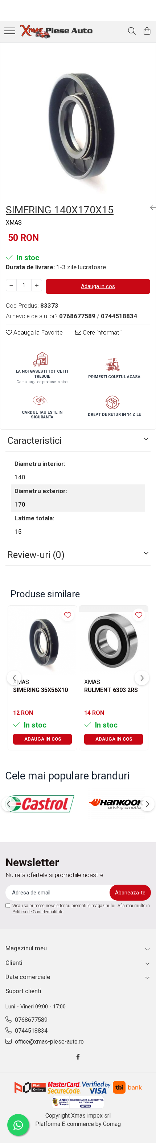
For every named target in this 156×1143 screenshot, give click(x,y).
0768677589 (30, 1019)
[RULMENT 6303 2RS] (113, 640)
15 (18, 531)
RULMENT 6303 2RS (111, 690)
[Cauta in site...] (132, 31)
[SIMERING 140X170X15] (78, 120)
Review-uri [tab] (36, 554)
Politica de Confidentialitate (37, 911)
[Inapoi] (150, 207)
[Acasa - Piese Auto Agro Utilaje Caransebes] (56, 31)
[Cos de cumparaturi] (147, 31)
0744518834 (30, 1030)
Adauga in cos (98, 286)
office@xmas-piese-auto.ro (48, 1041)
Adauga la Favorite (37, 332)
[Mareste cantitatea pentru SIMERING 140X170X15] (36, 285)
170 (20, 504)
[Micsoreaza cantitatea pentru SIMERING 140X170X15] (11, 285)
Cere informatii (101, 332)
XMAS (14, 222)
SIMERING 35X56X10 (40, 690)
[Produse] (10, 31)
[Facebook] (78, 1057)
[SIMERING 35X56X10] (42, 640)
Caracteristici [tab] (34, 440)
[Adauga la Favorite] (67, 615)
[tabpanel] (78, 120)
